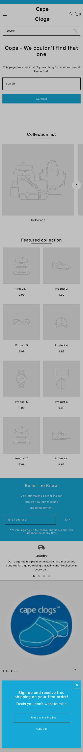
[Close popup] (76, 684)
